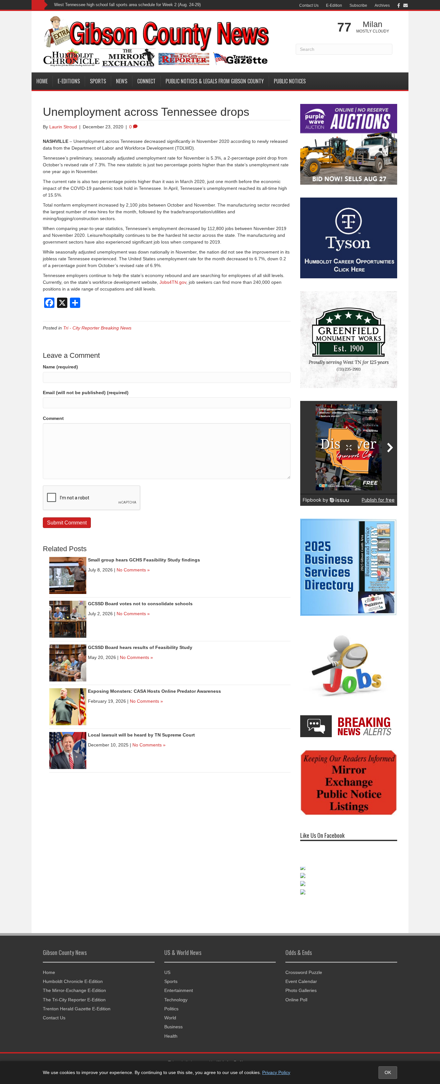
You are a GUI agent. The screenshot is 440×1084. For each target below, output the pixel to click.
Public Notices (290, 81)
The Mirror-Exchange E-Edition (74, 990)
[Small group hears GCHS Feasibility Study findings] (67, 575)
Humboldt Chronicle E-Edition (73, 981)
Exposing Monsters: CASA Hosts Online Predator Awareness (154, 691)
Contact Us (309, 5)
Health (170, 1036)
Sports (98, 81)
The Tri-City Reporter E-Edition (74, 999)
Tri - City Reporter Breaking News (97, 327)
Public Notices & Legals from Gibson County (215, 81)
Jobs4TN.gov (172, 282)
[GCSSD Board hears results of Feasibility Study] (67, 662)
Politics (171, 1008)
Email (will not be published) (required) (86, 392)
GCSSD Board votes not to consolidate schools (140, 603)
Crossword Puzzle (303, 972)
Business (173, 1026)
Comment (53, 418)
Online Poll (296, 999)
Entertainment (178, 990)
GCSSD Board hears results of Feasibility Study (140, 647)
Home (42, 81)
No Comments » (133, 569)
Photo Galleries (301, 990)
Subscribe (358, 5)
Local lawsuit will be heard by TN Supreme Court (141, 734)
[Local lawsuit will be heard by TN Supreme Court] (67, 750)
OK (388, 1072)
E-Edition (334, 5)
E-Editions (69, 81)
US (167, 972)
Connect (146, 81)
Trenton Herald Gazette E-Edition (76, 1008)
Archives (382, 5)
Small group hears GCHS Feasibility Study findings (144, 559)
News (121, 81)
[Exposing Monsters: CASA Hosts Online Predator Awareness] (67, 706)
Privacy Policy (276, 1072)
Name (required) (60, 366)
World (170, 1017)
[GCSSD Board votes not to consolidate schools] (67, 619)
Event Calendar (301, 981)
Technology (175, 999)
